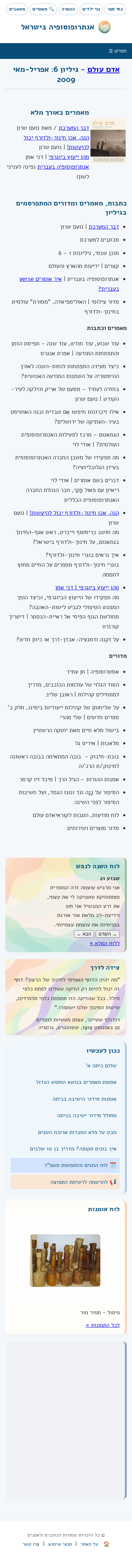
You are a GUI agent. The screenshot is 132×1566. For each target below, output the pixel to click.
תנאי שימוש (60, 1543)
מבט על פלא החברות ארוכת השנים (77, 1132)
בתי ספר (115, 9)
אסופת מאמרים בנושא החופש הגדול (76, 1082)
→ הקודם (108, 934)
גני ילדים (91, 9)
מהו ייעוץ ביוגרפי (69, 157)
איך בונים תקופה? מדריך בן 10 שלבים (73, 1149)
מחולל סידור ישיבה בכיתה (87, 1115)
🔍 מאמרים (43, 9)
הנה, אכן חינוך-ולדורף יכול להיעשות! (74, 513)
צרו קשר (31, 1543)
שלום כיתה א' (101, 1065)
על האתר (89, 1543)
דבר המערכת (74, 128)
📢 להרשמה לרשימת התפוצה (83, 1182)
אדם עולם (103, 69)
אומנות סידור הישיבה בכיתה (84, 1099)
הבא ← (84, 934)
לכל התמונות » (103, 1325)
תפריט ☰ (118, 51)
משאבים (17, 9)
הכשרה (68, 9)
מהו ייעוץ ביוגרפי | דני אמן (87, 587)
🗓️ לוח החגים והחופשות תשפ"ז (81, 1165)
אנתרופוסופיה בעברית (63, 167)
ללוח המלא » (104, 943)
